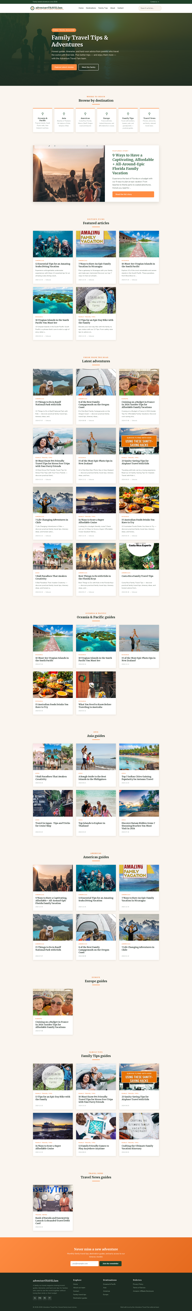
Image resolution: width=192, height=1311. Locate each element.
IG (35, 1298)
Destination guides (80, 1298)
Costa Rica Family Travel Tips (137, 576)
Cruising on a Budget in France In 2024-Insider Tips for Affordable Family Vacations (138, 405)
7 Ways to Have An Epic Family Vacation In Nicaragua (95, 265)
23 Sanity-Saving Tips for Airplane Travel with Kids (135, 462)
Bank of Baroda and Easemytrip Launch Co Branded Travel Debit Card (52, 1221)
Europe (105, 1294)
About (112, 8)
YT (49, 1298)
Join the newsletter (110, 1264)
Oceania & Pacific (109, 1284)
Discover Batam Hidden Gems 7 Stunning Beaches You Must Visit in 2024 (138, 826)
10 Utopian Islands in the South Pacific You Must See (52, 321)
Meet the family (88, 67)
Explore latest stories (64, 67)
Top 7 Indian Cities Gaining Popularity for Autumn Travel (137, 778)
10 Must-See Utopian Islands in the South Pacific (138, 265)
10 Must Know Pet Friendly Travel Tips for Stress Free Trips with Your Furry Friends (52, 463)
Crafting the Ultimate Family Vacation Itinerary (137, 1147)
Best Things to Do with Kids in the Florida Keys (95, 577)
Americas (106, 1291)
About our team (79, 1287)
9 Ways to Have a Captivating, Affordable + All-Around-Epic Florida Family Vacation (133, 164)
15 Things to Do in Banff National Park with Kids (48, 403)
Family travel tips (79, 1294)
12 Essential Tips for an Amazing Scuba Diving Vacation (52, 265)
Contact (120, 8)
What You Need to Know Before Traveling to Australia (95, 705)
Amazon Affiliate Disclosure (143, 1291)
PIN (40, 1298)
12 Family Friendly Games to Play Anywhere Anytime (94, 1147)
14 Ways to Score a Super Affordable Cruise (91, 521)
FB (45, 1298)
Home (81, 8)
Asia (104, 1287)
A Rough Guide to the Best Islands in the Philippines (92, 778)
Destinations (91, 8)
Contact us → (154, 2)
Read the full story (124, 194)
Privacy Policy (138, 1284)
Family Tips (103, 8)
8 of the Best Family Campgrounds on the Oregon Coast (94, 405)
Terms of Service (139, 1287)
